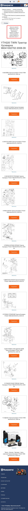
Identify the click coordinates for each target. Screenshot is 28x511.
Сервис (2, 491)
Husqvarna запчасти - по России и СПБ (13, 11)
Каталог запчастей (17, 9)
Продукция (3, 477)
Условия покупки (5, 498)
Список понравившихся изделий (17, 1)
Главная (3, 474)
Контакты (14, 1)
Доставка (10, 1)
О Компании (4, 484)
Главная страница (6, 9)
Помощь (3, 495)
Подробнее (14, 79)
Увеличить (14, 68)
